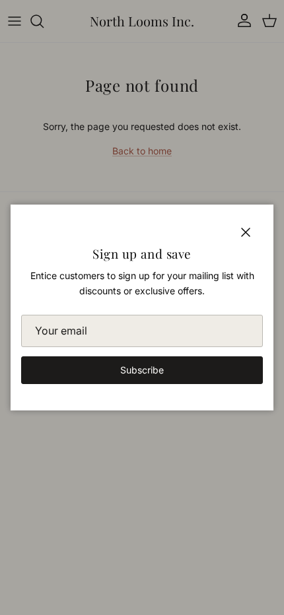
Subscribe (142, 369)
